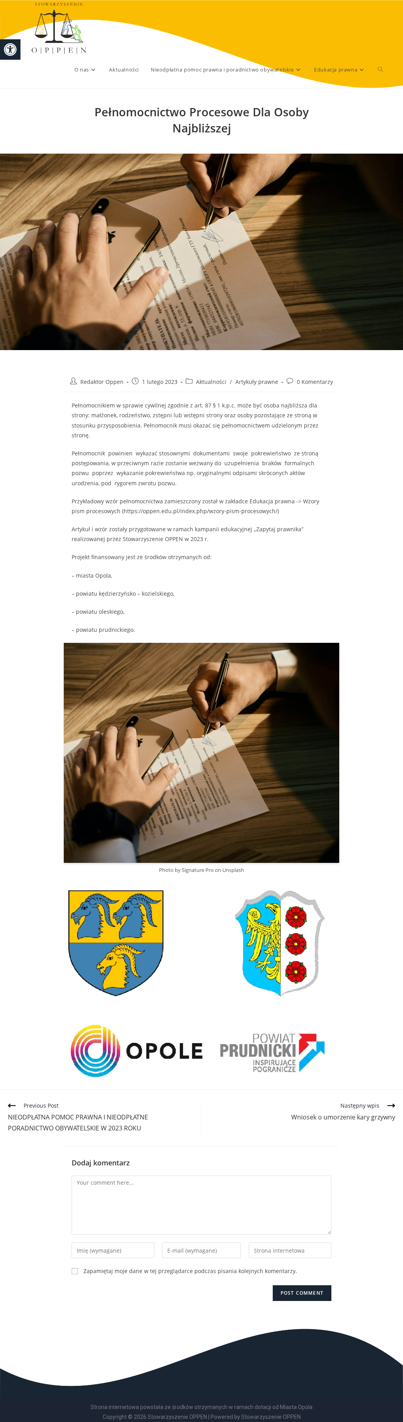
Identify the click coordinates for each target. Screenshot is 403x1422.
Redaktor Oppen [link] (102, 381)
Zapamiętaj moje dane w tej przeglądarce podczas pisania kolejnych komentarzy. (190, 1271)
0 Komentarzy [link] (315, 381)
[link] (10, 49)
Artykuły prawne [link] (256, 381)
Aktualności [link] (211, 381)
